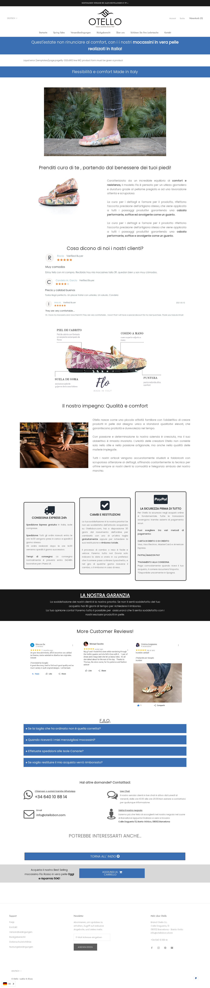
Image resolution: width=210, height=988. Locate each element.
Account (172, 18)
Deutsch (11, 18)
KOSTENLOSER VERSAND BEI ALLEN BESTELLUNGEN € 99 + (105, 3)
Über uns (120, 32)
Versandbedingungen (81, 32)
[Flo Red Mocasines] (105, 264)
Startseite (43, 32)
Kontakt (167, 32)
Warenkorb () (196, 18)
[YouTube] (172, 948)
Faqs (11, 922)
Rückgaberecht (103, 32)
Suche (182, 18)
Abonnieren (85, 947)
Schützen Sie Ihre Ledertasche (144, 32)
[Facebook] (152, 948)
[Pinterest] (165, 948)
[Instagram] (158, 948)
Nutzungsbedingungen (21, 946)
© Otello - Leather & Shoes (22, 978)
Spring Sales (59, 32)
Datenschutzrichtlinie (20, 941)
